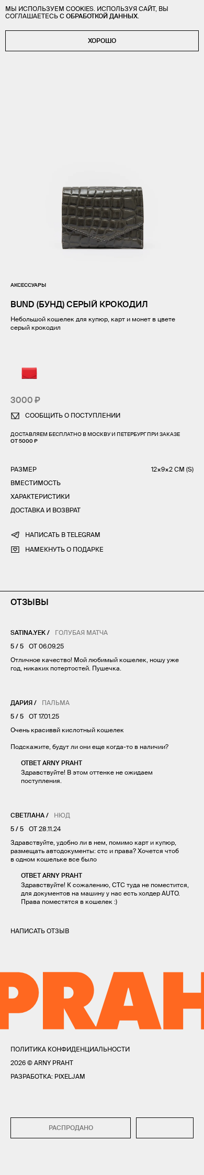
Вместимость (35, 482)
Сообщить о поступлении (72, 415)
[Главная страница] (102, 1160)
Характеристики (40, 496)
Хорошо (102, 40)
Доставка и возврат (45, 510)
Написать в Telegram (62, 534)
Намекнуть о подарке (64, 549)
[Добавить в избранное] (165, 1127)
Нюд (62, 815)
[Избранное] (36, 1160)
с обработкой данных (99, 16)
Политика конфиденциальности (70, 1049)
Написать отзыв (39, 930)
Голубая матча (81, 632)
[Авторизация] (169, 1160)
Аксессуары (28, 285)
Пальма (56, 702)
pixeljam (69, 1076)
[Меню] (15, 1160)
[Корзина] (189, 1160)
